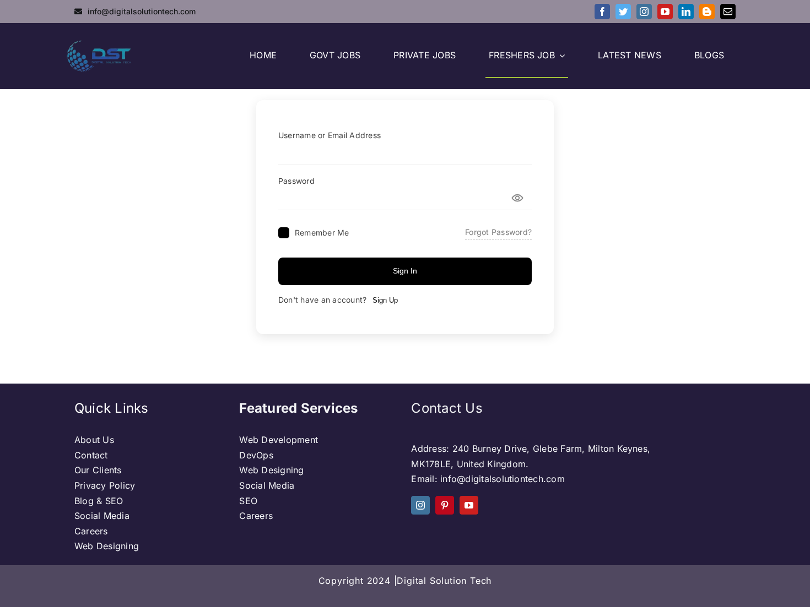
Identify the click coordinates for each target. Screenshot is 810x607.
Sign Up (385, 300)
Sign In (405, 270)
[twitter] (623, 11)
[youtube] (665, 11)
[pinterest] (444, 505)
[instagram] (644, 11)
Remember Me (322, 232)
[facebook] (602, 11)
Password (296, 180)
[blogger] (707, 11)
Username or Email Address (329, 135)
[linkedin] (686, 11)
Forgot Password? (498, 232)
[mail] (728, 11)
